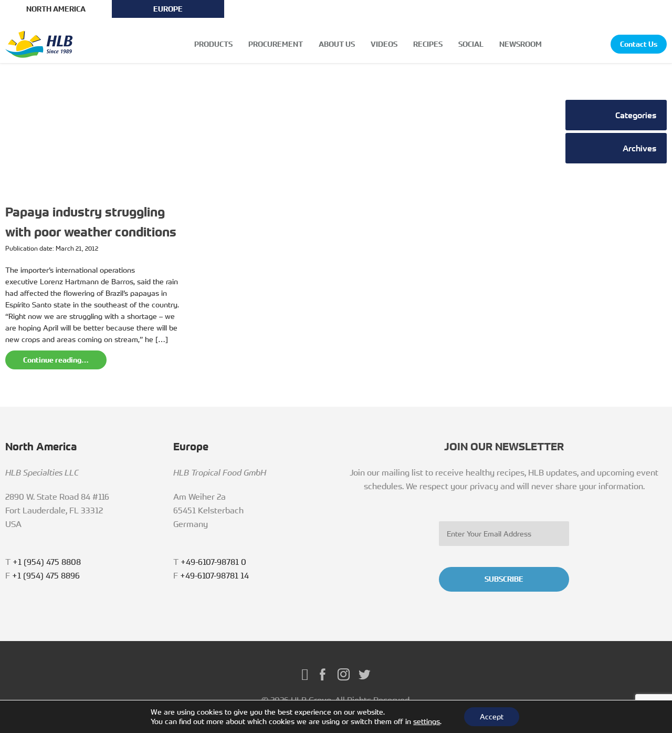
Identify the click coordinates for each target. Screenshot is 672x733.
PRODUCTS (213, 44)
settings (426, 721)
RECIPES (428, 44)
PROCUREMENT (275, 44)
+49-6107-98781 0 (213, 561)
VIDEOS (384, 44)
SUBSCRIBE (504, 579)
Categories (635, 115)
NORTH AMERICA (56, 9)
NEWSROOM (520, 44)
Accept (491, 716)
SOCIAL (471, 44)
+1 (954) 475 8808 (47, 561)
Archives (639, 148)
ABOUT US (337, 44)
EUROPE (168, 9)
